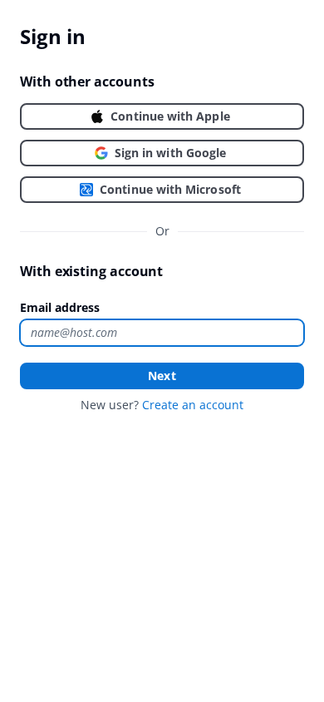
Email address (60, 307)
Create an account (192, 405)
